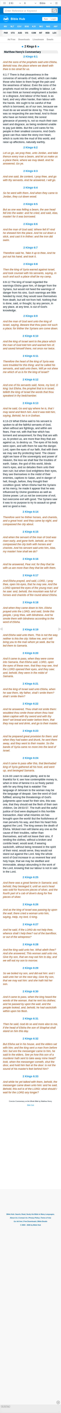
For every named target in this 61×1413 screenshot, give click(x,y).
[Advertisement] (30, 1171)
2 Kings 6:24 (30, 757)
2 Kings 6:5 (30, 204)
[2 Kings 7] (57, 635)
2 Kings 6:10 (30, 335)
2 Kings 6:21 (30, 683)
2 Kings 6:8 (30, 264)
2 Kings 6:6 (30, 224)
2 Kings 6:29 (30, 967)
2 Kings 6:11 (30, 355)
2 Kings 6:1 (30, 56)
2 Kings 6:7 (30, 247)
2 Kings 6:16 (30, 558)
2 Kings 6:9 (30, 315)
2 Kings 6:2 (30, 147)
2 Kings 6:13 (30, 403)
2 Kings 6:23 (30, 730)
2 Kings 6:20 (30, 653)
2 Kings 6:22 (30, 703)
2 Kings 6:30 (30, 991)
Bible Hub (30, 1105)
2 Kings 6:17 (30, 575)
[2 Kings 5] (3, 635)
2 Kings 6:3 (30, 171)
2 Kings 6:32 (30, 1038)
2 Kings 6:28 (30, 944)
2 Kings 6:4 (30, 187)
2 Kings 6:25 (30, 877)
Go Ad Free (5, 1406)
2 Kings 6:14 (30, 511)
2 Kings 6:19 (30, 629)
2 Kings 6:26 (30, 904)
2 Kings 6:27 (30, 924)
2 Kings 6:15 (30, 531)
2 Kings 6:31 (30, 1018)
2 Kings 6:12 (30, 379)
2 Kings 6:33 (30, 1076)
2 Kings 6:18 (30, 602)
